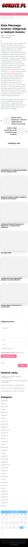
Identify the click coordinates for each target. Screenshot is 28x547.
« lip (2, 534)
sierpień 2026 (4, 401)
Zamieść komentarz (6, 37)
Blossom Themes (15, 543)
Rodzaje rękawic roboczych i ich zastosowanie (11, 306)
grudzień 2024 (4, 459)
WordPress (15, 544)
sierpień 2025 (4, 435)
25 (6, 527)
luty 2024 (3, 488)
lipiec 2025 (3, 438)
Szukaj (2, 363)
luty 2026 (3, 418)
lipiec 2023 (3, 505)
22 (21, 525)
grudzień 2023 (4, 494)
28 (17, 527)
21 (17, 525)
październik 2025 (5, 430)
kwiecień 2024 (4, 482)
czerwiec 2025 (4, 441)
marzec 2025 (4, 450)
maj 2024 (3, 479)
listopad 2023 (4, 497)
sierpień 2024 (4, 470)
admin (2, 35)
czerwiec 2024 (4, 476)
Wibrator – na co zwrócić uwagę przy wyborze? (13, 388)
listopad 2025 (4, 427)
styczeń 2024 (4, 491)
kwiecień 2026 (4, 412)
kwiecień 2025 (4, 447)
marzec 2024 (4, 485)
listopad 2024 (4, 462)
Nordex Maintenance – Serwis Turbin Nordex (12, 391)
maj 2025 (3, 444)
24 (2, 527)
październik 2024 (5, 465)
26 (10, 527)
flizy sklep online (6, 253)
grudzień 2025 (4, 424)
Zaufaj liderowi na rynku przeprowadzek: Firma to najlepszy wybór (14, 170)
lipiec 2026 (3, 403)
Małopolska (4, 23)
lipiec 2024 (3, 473)
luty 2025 (3, 453)
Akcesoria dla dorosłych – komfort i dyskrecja (12, 385)
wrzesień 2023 (4, 500)
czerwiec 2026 (4, 406)
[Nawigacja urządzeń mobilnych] (14, 14)
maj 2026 (3, 409)
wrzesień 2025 (4, 433)
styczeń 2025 (4, 456)
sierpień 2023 (4, 502)
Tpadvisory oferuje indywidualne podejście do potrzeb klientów (11, 279)
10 (2, 522)
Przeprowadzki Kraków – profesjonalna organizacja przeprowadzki (14, 381)
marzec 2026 (4, 415)
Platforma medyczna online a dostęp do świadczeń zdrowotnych (14, 197)
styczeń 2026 (4, 421)
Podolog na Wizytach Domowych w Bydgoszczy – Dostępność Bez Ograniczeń (12, 225)
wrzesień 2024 (4, 468)
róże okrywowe (12, 71)
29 (21, 527)
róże (22, 80)
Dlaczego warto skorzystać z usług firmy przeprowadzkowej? (11, 377)
